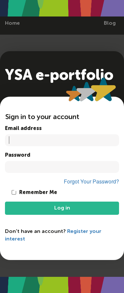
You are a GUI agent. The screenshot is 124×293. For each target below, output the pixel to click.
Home (12, 23)
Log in (62, 208)
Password (17, 155)
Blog (110, 23)
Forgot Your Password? (91, 181)
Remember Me (37, 192)
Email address (23, 128)
